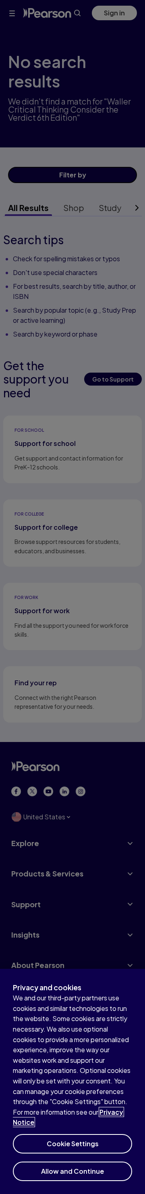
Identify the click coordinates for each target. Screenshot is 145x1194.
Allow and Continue (72, 1171)
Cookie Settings (73, 1143)
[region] (72, 1081)
